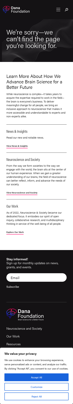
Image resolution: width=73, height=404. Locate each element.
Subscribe (12, 287)
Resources (13, 344)
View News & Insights (17, 146)
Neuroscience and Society (24, 328)
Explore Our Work (15, 232)
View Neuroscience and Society (21, 192)
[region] (36, 376)
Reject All (37, 396)
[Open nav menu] (58, 9)
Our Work (13, 336)
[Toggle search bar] (66, 9)
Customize (36, 387)
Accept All (36, 377)
